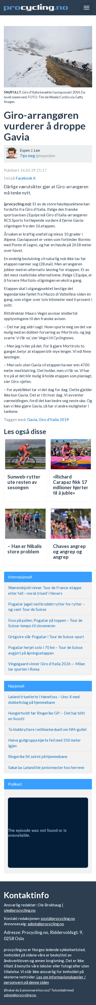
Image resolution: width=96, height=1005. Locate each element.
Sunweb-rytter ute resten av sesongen (23, 482)
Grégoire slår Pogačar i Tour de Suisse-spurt (46, 636)
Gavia (32, 419)
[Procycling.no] (36, 7)
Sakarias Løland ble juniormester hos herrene (46, 767)
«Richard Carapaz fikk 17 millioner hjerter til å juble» (70, 485)
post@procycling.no (58, 918)
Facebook (24, 178)
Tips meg (27, 155)
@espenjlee (45, 155)
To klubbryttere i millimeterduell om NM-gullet (47, 729)
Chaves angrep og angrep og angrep (69, 551)
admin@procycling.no (46, 923)
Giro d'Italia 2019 (54, 419)
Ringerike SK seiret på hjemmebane (37, 756)
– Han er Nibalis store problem (24, 548)
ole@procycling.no (20, 910)
